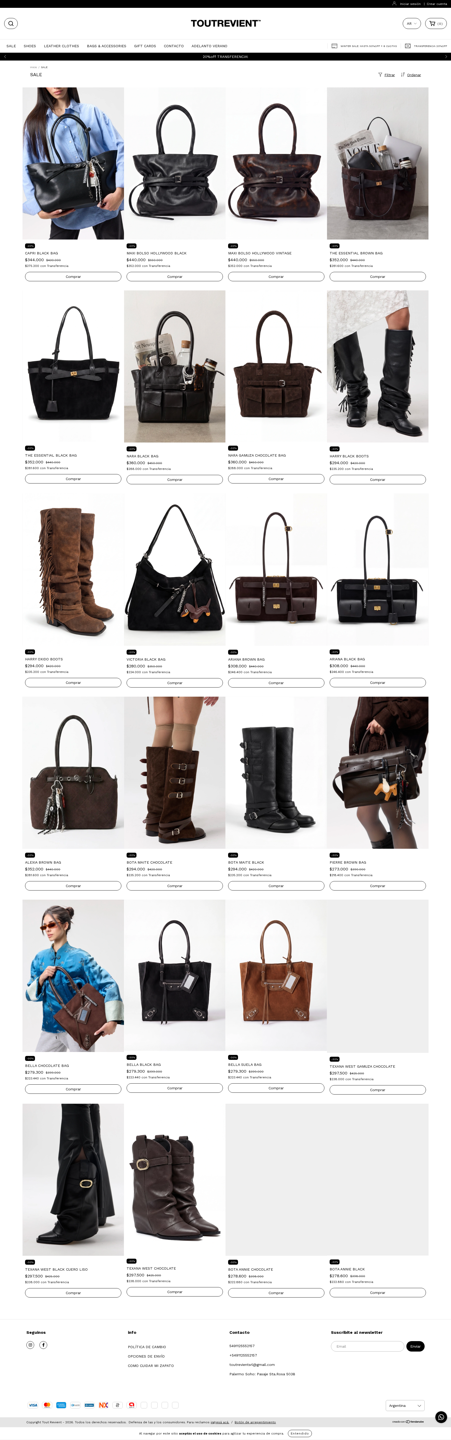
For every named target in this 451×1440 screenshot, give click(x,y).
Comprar (377, 479)
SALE (11, 46)
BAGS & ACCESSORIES (106, 46)
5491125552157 (242, 1346)
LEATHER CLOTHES (61, 46)
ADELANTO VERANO (209, 46)
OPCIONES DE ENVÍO (146, 1356)
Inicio (33, 67)
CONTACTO (174, 46)
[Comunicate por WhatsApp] (441, 1417)
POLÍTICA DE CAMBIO (147, 1347)
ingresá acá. (220, 1422)
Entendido (300, 1433)
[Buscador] (11, 23)
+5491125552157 (243, 1355)
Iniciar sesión (410, 4)
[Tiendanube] (408, 1422)
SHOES (30, 46)
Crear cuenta (437, 4)
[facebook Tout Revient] (43, 1345)
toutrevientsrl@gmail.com (252, 1365)
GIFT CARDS (145, 46)
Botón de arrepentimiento (255, 1422)
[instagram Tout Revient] (30, 1345)
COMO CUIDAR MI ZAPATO (151, 1366)
